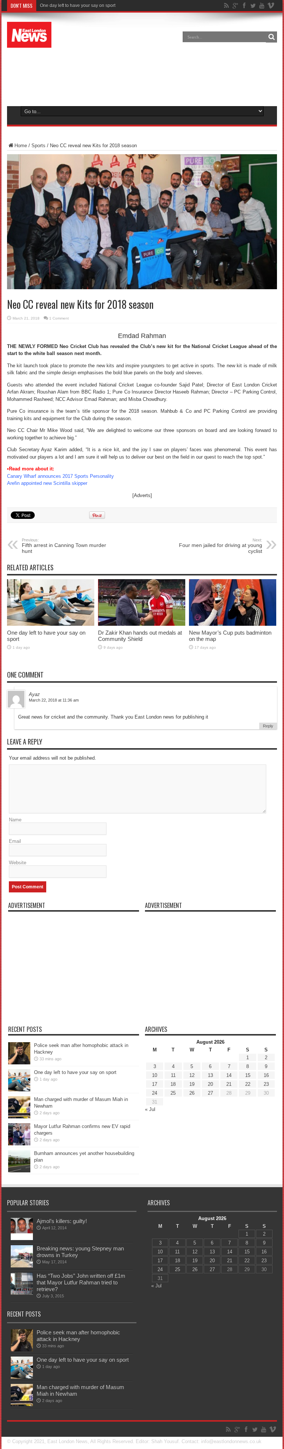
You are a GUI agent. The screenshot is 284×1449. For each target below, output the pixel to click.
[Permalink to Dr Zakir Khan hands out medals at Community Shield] (141, 624)
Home (20, 145)
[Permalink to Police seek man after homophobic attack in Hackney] (19, 1062)
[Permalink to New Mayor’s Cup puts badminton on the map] (232, 624)
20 (210, 1084)
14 (228, 1075)
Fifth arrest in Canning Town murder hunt (64, 546)
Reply (268, 726)
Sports (38, 145)
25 (173, 1093)
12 (192, 1075)
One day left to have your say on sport (77, 5)
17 (154, 1084)
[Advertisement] (142, 75)
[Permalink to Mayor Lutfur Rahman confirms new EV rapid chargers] (19, 1143)
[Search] (271, 37)
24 (154, 1093)
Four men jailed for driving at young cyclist (220, 546)
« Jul (150, 1109)
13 (210, 1075)
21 (228, 1084)
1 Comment (59, 318)
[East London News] (29, 42)
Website (17, 862)
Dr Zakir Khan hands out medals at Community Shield (140, 635)
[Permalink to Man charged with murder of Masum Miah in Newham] (19, 1116)
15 (247, 1075)
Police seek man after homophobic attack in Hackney (78, 1335)
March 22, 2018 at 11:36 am (54, 700)
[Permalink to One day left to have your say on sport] (50, 624)
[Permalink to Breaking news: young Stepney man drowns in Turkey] (22, 1266)
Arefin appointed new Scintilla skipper (47, 483)
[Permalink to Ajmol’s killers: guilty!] (22, 1238)
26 (192, 1093)
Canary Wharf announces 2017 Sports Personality (60, 476)
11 (173, 1075)
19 (192, 1084)
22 (247, 1084)
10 (154, 1075)
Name (15, 820)
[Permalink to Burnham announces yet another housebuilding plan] (19, 1170)
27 (210, 1093)
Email (15, 841)
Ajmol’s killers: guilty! (62, 1221)
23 (266, 1084)
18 (173, 1084)
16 (266, 1075)
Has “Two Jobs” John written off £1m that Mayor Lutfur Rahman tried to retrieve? (81, 1282)
